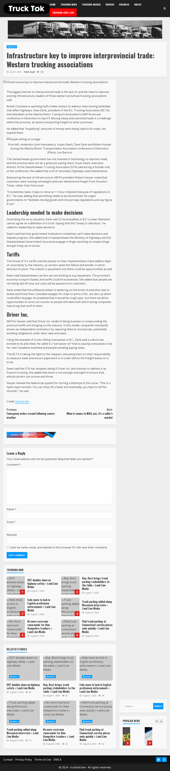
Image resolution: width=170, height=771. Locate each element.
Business (124, 4)
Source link (22, 401)
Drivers (110, 4)
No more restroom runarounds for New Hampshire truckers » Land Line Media (16, 628)
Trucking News (69, 4)
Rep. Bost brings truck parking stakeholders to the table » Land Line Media (70, 585)
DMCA (57, 759)
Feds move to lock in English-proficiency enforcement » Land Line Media (16, 607)
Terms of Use (42, 759)
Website (12, 535)
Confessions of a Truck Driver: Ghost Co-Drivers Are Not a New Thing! (148, 736)
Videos (137, 4)
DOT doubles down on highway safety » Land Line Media (16, 585)
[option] (132, 738)
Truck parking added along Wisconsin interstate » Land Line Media (70, 607)
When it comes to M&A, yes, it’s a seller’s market (90, 414)
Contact (8, 759)
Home (53, 4)
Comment (14, 464)
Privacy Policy (23, 759)
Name (11, 509)
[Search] (165, 8)
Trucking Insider (91, 4)
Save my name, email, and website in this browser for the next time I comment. (58, 547)
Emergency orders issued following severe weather (31, 414)
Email (11, 522)
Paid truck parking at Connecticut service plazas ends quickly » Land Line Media (70, 628)
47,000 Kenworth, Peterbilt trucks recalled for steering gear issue (126, 736)
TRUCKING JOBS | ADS (63, 12)
